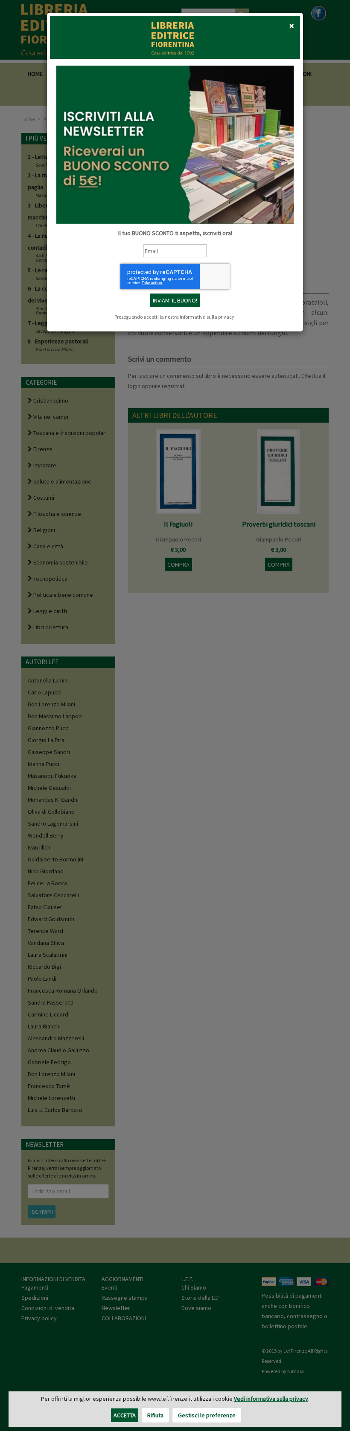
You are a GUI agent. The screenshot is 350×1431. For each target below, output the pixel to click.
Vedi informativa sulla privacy (271, 1398)
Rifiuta (155, 1415)
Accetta (125, 1415)
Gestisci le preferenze (207, 1415)
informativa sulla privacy (207, 317)
